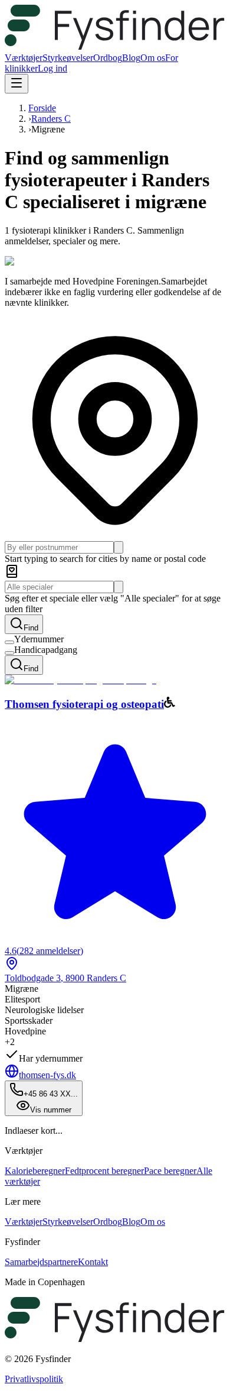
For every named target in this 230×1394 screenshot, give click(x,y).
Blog (131, 58)
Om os (152, 58)
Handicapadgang (45, 650)
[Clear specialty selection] (118, 587)
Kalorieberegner (35, 1171)
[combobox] (59, 547)
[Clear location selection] (118, 547)
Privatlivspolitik (34, 1379)
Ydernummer (39, 639)
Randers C (51, 119)
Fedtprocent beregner (104, 1171)
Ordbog (107, 58)
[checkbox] (9, 642)
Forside (42, 108)
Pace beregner (170, 1171)
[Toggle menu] (16, 83)
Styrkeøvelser (67, 58)
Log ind (52, 68)
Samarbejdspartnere (41, 1262)
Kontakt (93, 1262)
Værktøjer (23, 58)
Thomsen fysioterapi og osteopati (84, 704)
